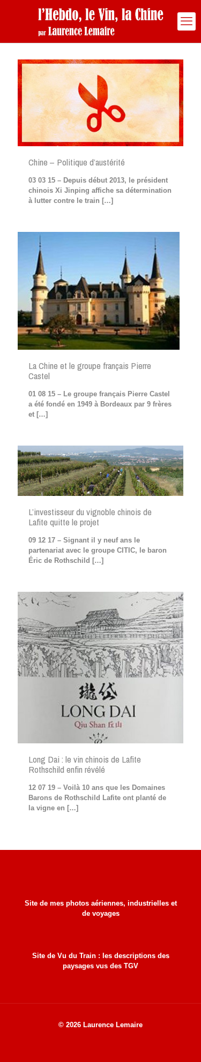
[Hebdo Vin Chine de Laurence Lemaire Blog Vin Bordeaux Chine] (100, 21)
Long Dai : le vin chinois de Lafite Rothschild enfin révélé (84, 764)
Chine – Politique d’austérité (76, 162)
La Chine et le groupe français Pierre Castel (89, 370)
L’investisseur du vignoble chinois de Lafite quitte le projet (90, 517)
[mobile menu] (186, 21)
